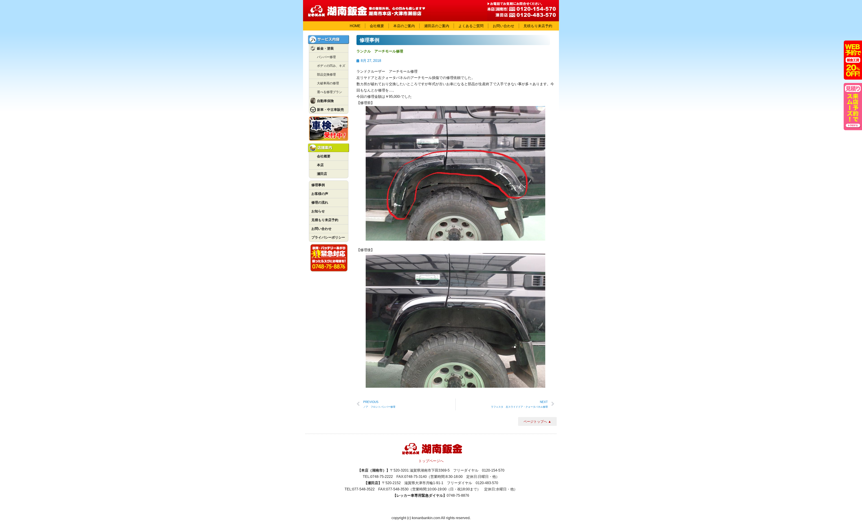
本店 (320, 165)
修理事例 (318, 185)
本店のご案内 (404, 26)
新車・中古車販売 (330, 109)
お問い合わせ (503, 26)
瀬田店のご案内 (436, 26)
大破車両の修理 (328, 83)
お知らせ (318, 211)
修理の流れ (319, 202)
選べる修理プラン (329, 92)
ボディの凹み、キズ (331, 65)
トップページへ (431, 461)
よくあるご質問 (471, 26)
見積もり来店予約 (537, 26)
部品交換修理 (326, 74)
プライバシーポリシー (328, 237)
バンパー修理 (326, 57)
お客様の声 (319, 194)
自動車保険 (325, 101)
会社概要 (377, 26)
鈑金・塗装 (325, 48)
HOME (355, 26)
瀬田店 (322, 174)
